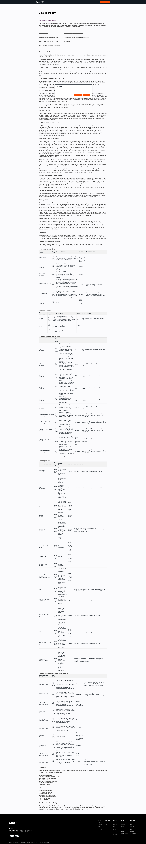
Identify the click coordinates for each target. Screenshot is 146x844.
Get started (105, 2)
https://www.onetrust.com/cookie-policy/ (96, 285)
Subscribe (100, 824)
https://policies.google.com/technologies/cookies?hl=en (87, 600)
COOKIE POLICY (35, 842)
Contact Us (100, 822)
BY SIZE (114, 822)
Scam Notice (100, 829)
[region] (73, 91)
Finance (114, 831)
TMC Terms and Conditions (48, 842)
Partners (122, 831)
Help (99, 826)
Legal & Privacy (29, 842)
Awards (131, 822)
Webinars (132, 831)
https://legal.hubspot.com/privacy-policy (93, 759)
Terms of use (41, 842)
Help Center (132, 835)
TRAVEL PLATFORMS (108, 822)
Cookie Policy (69, 91)
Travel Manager (116, 834)
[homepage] (40, 2)
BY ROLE (114, 829)
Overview (122, 822)
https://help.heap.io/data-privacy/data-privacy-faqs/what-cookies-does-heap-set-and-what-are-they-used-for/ (94, 415)
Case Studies (132, 826)
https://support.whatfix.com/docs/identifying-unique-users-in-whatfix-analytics (93, 319)
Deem (106, 824)
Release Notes (133, 829)
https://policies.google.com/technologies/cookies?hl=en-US (88, 471)
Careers (122, 826)
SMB (114, 826)
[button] (80, 2)
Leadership (123, 824)
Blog (131, 824)
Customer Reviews (124, 833)
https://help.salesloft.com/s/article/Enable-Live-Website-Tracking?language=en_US (89, 660)
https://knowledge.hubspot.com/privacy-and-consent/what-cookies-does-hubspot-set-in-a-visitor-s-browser (95, 763)
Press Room (123, 829)
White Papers (133, 833)
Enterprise (115, 824)
